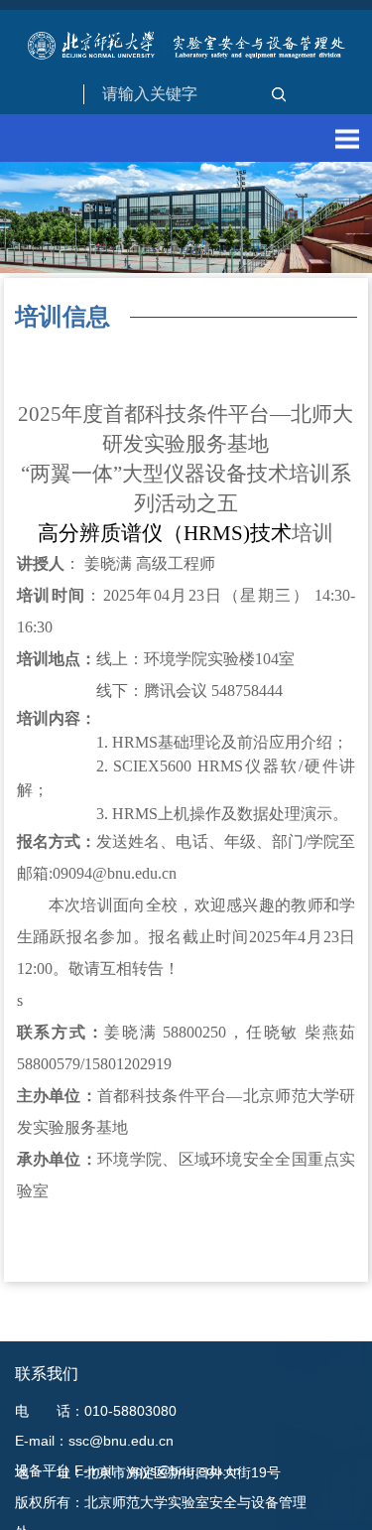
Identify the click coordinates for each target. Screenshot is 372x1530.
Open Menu (347, 138)
